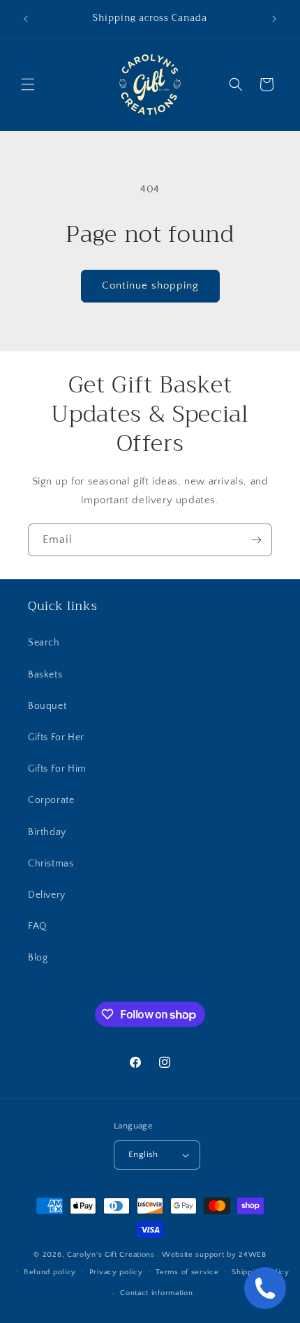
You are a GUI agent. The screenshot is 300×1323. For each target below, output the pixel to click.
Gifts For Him (57, 768)
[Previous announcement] (25, 18)
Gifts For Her (56, 737)
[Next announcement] (274, 18)
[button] (28, 84)
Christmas (50, 863)
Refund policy (50, 1272)
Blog (37, 957)
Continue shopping (150, 285)
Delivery (47, 895)
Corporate (51, 800)
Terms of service (187, 1272)
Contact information (156, 1293)
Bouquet (47, 706)
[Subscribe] (256, 539)
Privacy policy (116, 1272)
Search (44, 642)
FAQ (37, 926)
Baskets (45, 674)
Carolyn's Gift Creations (111, 1255)
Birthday (47, 832)
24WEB (253, 1255)
